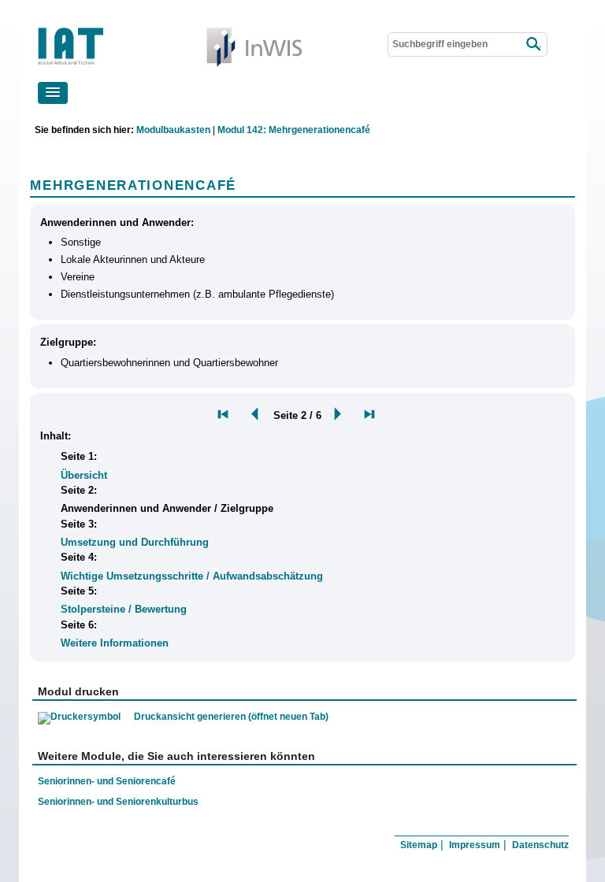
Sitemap (418, 845)
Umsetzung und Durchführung (135, 542)
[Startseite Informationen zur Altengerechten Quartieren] (115, 31)
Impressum (474, 845)
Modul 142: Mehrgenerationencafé (293, 130)
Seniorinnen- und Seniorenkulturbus (118, 801)
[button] (53, 93)
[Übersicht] (251, 414)
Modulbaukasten (173, 130)
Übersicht (84, 475)
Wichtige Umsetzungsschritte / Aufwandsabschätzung (192, 576)
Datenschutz (540, 845)
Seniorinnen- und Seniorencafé (107, 781)
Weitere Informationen (115, 643)
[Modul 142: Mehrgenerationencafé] (223, 414)
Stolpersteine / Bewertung (124, 609)
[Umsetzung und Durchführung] (369, 414)
